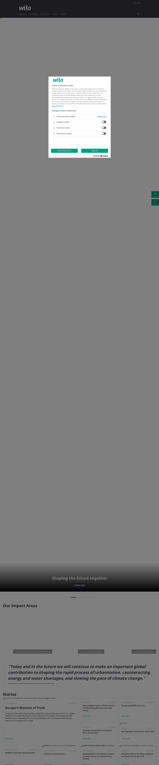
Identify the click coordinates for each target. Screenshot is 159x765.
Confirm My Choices (64, 151)
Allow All (95, 151)
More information (57, 106)
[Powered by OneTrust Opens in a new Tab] (101, 156)
